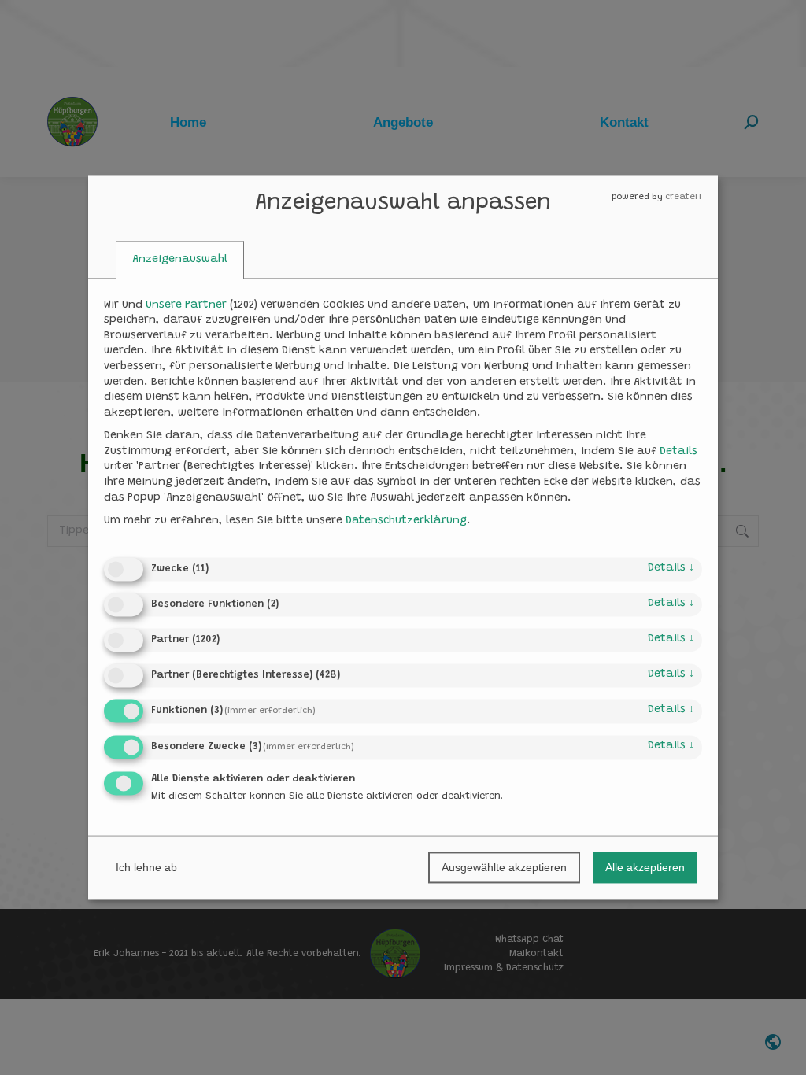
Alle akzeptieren (645, 868)
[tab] (180, 260)
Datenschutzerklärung (406, 520)
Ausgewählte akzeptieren (504, 868)
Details (671, 568)
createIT (683, 197)
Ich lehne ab (146, 868)
